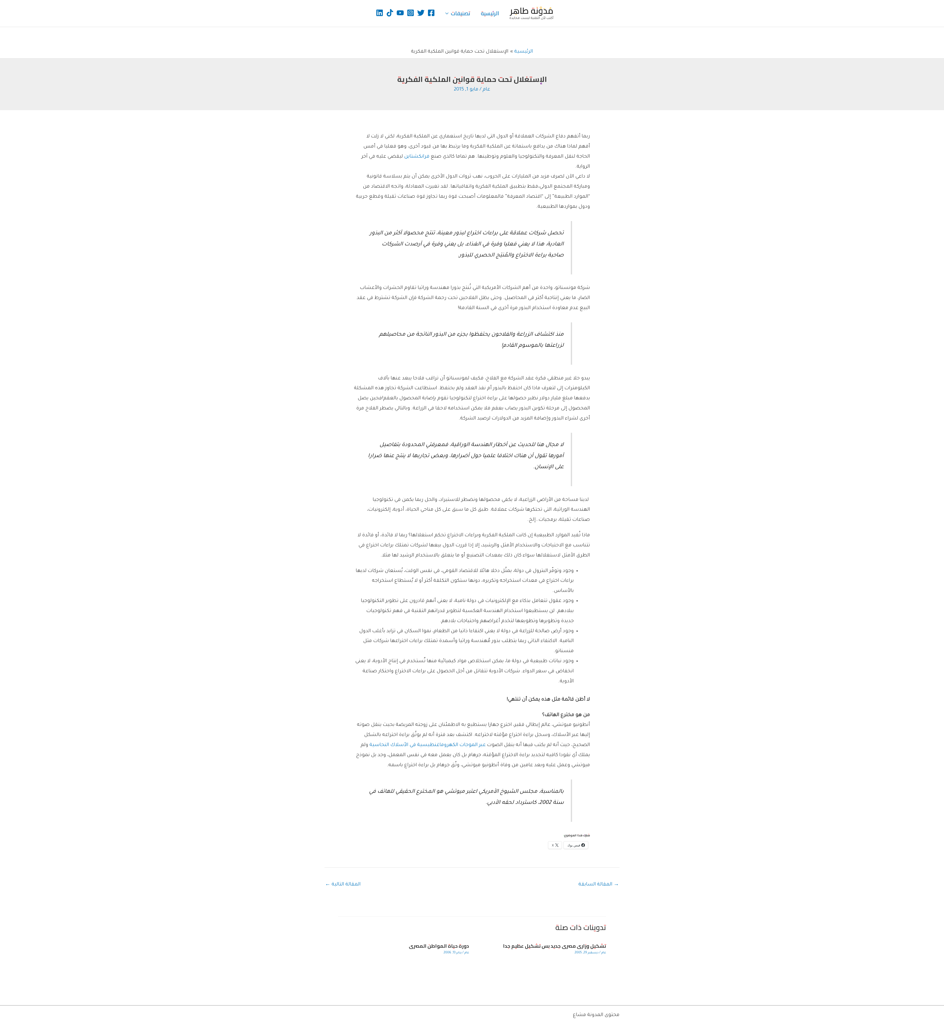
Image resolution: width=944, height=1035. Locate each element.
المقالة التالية (343, 884)
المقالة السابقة (598, 884)
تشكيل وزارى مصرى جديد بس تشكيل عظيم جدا (554, 945)
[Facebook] (431, 12)
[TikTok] (390, 12)
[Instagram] (410, 12)
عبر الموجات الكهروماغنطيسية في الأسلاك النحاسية (427, 745)
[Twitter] (421, 12)
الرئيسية (490, 13)
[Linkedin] (379, 12)
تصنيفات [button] (460, 13)
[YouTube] (400, 12)
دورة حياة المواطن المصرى (439, 945)
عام (486, 89)
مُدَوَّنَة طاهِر (531, 10)
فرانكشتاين (416, 157)
